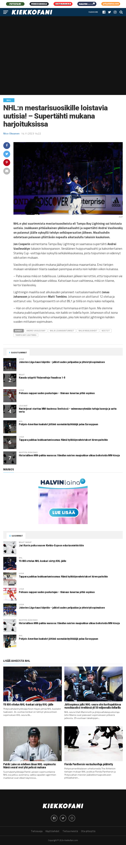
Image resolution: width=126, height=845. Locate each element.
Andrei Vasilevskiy (35, 330)
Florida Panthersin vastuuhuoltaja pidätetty (88, 764)
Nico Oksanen (11, 133)
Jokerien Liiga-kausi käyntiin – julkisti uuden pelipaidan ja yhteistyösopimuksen (62, 362)
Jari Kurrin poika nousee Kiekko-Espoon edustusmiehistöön (51, 545)
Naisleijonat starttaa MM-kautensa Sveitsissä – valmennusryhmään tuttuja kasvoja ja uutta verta (67, 410)
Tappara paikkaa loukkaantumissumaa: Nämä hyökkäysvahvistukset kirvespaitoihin (63, 439)
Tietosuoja (36, 831)
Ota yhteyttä (88, 831)
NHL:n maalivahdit (88, 330)
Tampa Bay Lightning (25, 335)
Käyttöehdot (52, 831)
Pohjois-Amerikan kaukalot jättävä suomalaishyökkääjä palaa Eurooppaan (58, 424)
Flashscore (93, 12)
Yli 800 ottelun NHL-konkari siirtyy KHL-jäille (42, 561)
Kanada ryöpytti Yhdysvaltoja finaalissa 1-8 (42, 377)
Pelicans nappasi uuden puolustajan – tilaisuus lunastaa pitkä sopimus (57, 393)
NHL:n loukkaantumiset (62, 330)
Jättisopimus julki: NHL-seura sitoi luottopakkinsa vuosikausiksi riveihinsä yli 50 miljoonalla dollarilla (92, 706)
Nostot (106, 330)
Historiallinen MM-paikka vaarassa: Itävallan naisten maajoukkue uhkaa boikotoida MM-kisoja (69, 455)
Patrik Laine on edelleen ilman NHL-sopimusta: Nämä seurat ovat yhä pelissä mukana (29, 766)
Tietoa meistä (70, 831)
